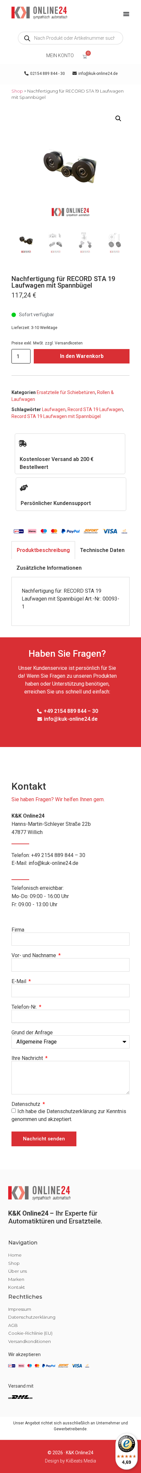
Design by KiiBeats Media (70, 1460)
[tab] (43, 550)
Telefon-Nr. (24, 1007)
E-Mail (19, 981)
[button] (118, 118)
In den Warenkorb (82, 356)
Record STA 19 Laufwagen (95, 409)
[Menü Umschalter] (126, 14)
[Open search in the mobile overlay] (70, 38)
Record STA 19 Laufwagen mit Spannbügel (56, 416)
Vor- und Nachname (34, 955)
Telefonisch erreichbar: (40, 896)
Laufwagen (54, 409)
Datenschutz (26, 1104)
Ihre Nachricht (27, 1058)
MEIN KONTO (60, 55)
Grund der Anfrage (32, 1032)
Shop (17, 91)
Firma (17, 930)
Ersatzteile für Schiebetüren (66, 392)
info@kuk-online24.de (53, 863)
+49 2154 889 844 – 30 (58, 855)
